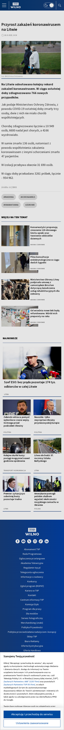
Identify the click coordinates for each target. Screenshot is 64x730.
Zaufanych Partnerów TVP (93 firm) (19, 685)
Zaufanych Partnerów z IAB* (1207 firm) (21, 682)
